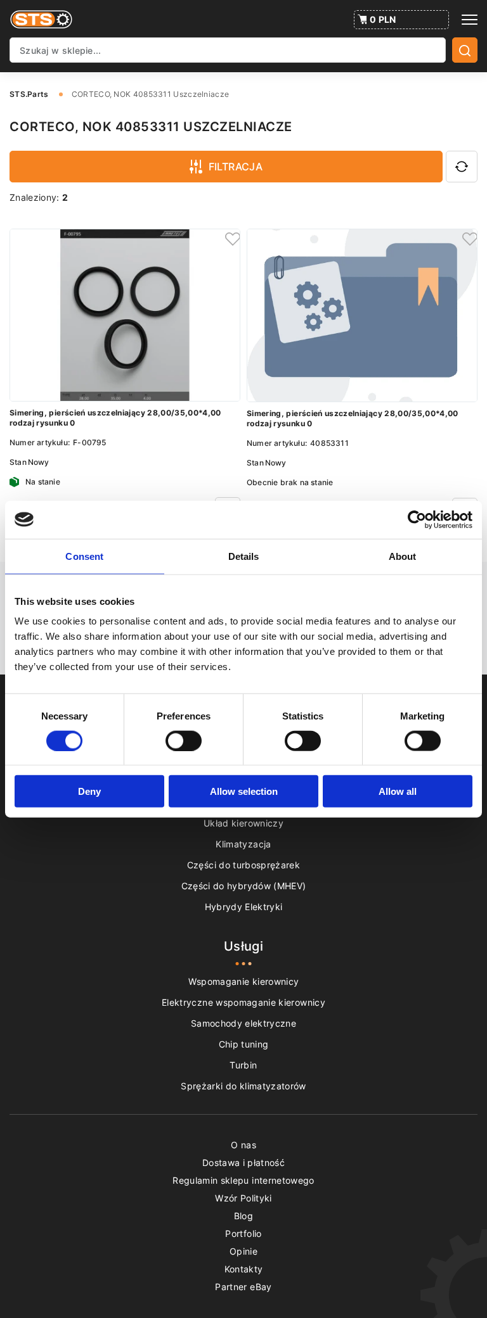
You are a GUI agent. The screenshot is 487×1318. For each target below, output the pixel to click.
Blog (243, 1215)
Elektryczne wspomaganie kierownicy (243, 1002)
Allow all (398, 791)
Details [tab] (243, 555)
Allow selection (244, 791)
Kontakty (243, 1269)
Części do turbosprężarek (243, 864)
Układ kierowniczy (243, 823)
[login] (231, 238)
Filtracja (236, 166)
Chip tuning (244, 1044)
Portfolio (243, 1233)
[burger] (469, 20)
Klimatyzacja (243, 844)
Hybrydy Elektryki (244, 906)
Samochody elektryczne (243, 1023)
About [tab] (403, 555)
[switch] (184, 740)
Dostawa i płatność (243, 1162)
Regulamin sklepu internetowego (243, 1180)
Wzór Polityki (243, 1198)
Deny (89, 791)
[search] (464, 50)
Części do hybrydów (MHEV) (243, 885)
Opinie (243, 1251)
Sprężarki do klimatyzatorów (243, 1085)
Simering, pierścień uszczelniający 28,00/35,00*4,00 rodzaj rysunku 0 (115, 418)
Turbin (243, 1065)
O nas (243, 1144)
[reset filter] (461, 166)
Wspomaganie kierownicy (243, 981)
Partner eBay (243, 1286)
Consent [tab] (84, 555)
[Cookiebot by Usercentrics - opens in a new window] (416, 519)
